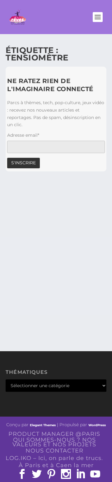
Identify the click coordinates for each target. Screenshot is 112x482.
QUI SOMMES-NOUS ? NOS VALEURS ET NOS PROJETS (54, 442)
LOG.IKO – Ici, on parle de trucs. (54, 458)
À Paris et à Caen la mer (56, 465)
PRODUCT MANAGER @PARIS (54, 434)
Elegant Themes (43, 425)
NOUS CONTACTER (54, 450)
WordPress (97, 425)
